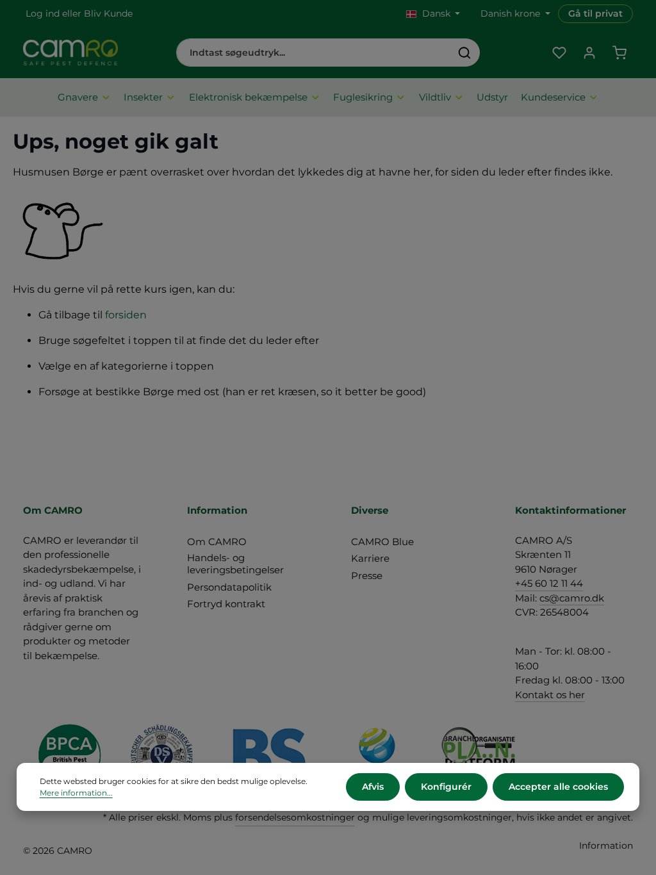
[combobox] (313, 52)
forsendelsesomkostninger (295, 817)
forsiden (126, 315)
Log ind (43, 13)
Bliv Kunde (108, 13)
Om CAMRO (217, 542)
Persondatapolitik (229, 587)
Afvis (373, 786)
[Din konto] (589, 53)
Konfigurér (446, 786)
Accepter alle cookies (558, 786)
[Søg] (465, 52)
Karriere (370, 558)
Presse (366, 575)
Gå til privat (595, 13)
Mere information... (76, 792)
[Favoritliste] (559, 53)
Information (606, 845)
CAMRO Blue (382, 542)
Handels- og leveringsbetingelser (235, 564)
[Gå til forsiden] (70, 52)
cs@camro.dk (571, 598)
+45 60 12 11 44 (549, 583)
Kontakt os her (550, 695)
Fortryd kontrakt (226, 604)
